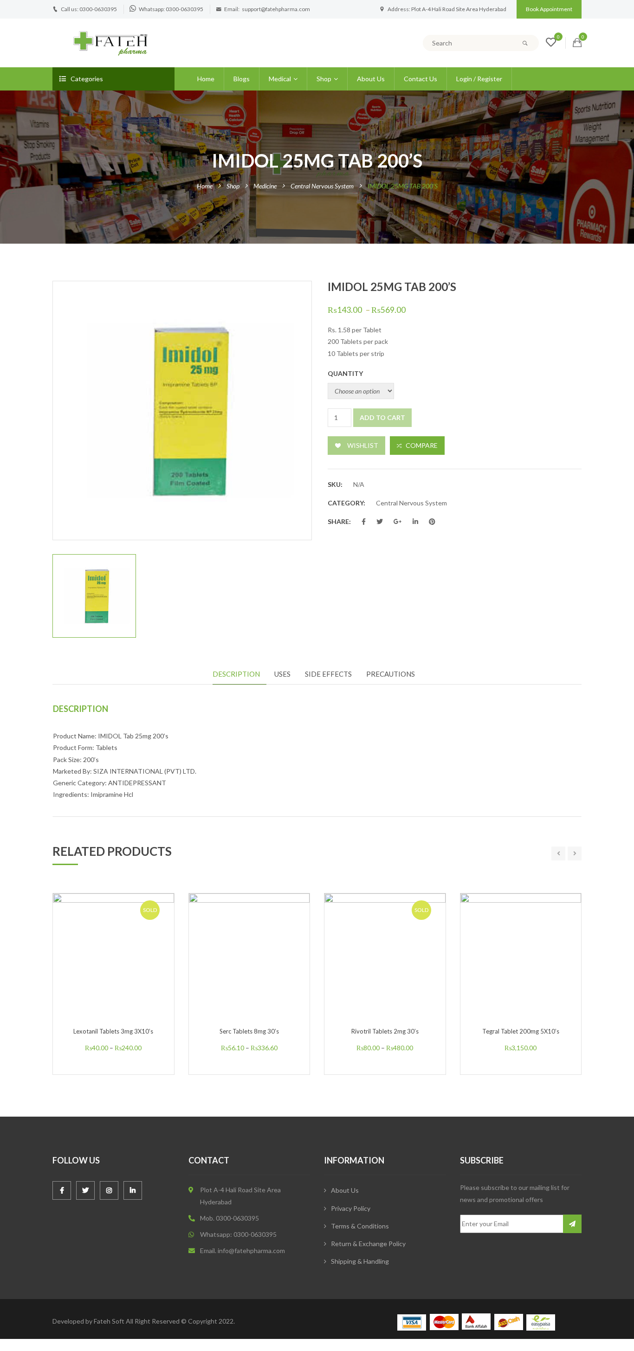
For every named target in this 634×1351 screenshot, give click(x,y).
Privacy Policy (350, 1208)
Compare (422, 445)
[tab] (239, 675)
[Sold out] (123, 974)
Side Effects (328, 674)
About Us (371, 79)
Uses (282, 674)
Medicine (265, 186)
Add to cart (382, 417)
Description (236, 674)
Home (205, 79)
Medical (280, 79)
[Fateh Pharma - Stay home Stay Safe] (110, 42)
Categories (87, 79)
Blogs (241, 79)
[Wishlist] (551, 43)
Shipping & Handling (360, 1261)
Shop (324, 79)
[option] (182, 410)
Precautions (390, 674)
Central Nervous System (322, 186)
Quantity (345, 373)
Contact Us (420, 79)
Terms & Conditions (360, 1226)
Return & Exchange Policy (368, 1244)
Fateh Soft (109, 1321)
